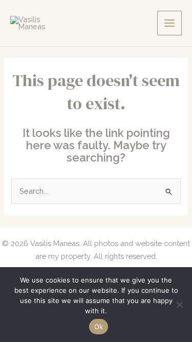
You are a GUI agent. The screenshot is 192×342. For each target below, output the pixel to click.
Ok (98, 327)
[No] (179, 304)
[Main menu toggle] (169, 23)
